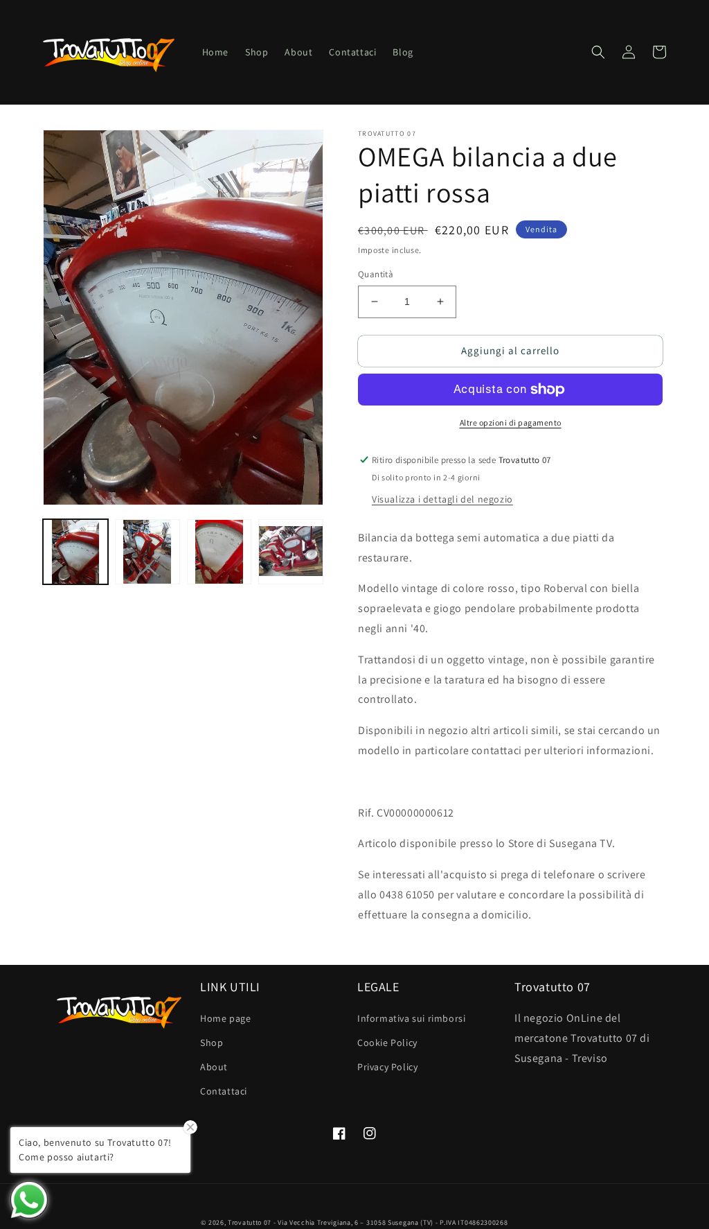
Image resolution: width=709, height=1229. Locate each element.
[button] (598, 52)
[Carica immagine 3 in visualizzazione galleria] (219, 551)
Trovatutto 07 (250, 1222)
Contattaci (223, 1091)
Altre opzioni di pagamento (511, 422)
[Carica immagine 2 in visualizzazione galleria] (147, 551)
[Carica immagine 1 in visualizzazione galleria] (75, 551)
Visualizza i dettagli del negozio (442, 499)
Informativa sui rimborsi (411, 1018)
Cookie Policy (387, 1042)
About (214, 1067)
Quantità (375, 274)
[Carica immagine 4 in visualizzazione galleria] (290, 551)
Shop (211, 1042)
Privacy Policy (387, 1067)
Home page (225, 1018)
